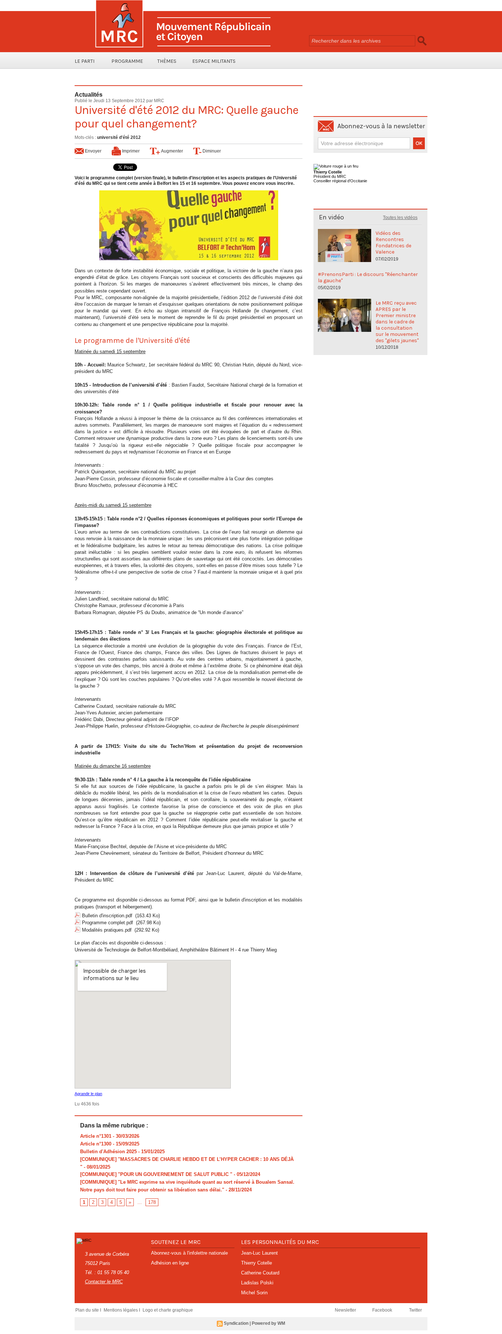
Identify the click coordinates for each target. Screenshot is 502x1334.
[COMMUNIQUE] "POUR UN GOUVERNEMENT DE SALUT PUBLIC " (156, 1174)
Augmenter (171, 151)
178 (152, 1202)
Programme (127, 61)
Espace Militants (214, 61)
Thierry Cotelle (256, 1263)
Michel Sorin (254, 1292)
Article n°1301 (95, 1136)
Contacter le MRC (104, 1281)
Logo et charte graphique (168, 1310)
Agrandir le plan (88, 1093)
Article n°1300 (95, 1144)
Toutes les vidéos (400, 217)
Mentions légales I (122, 1310)
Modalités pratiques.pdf (107, 930)
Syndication (236, 1323)
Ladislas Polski (257, 1282)
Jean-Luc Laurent (259, 1253)
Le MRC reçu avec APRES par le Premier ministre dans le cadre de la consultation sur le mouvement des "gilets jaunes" (397, 322)
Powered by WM (268, 1323)
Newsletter (346, 1310)
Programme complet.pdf (107, 922)
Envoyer (92, 151)
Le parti (84, 61)
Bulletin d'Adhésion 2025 (108, 1151)
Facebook (382, 1310)
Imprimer (130, 151)
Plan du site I (88, 1310)
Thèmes (166, 61)
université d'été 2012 (119, 137)
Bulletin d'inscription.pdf (107, 915)
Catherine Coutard (260, 1273)
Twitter (415, 1310)
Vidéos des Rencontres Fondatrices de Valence (393, 242)
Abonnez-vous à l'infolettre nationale (189, 1253)
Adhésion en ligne (170, 1263)
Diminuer (211, 151)
